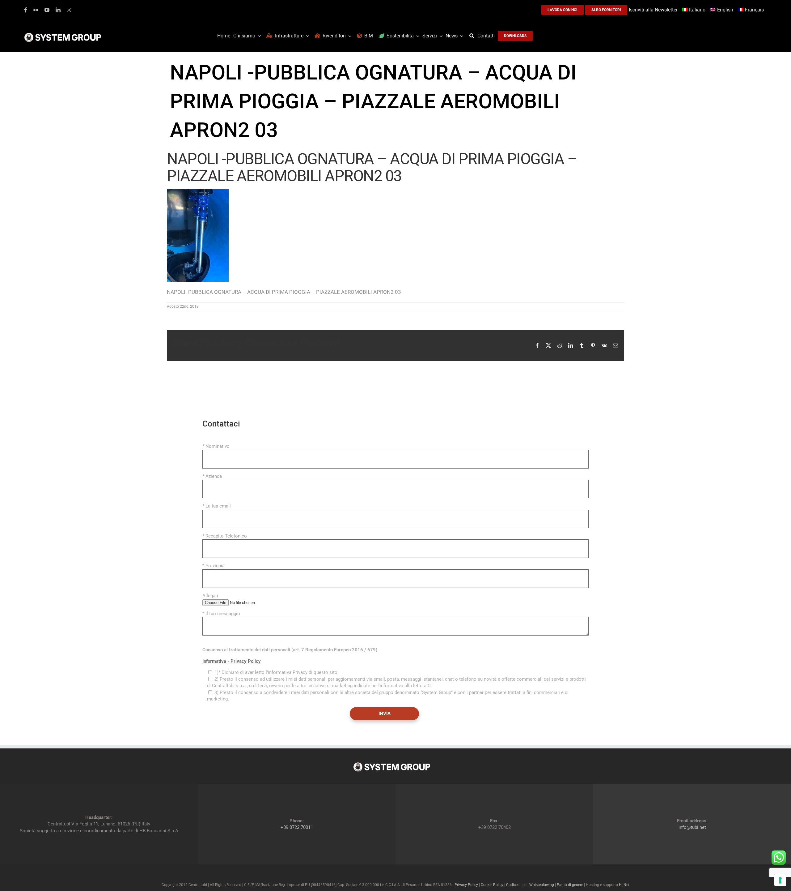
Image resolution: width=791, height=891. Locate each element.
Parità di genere (570, 885)
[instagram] (69, 9)
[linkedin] (58, 9)
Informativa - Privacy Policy (231, 661)
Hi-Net (624, 885)
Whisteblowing (541, 885)
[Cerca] (473, 36)
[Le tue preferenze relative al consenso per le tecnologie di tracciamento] (780, 880)
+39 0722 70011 (297, 827)
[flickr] (35, 9)
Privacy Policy (466, 885)
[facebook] (25, 9)
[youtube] (46, 9)
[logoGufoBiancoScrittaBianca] (62, 34)
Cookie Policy (492, 885)
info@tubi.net (692, 827)
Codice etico (516, 885)
